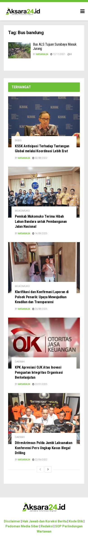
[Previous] (40, 469)
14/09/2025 (40, 233)
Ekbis (18, 140)
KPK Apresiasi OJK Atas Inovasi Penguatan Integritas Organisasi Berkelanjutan (39, 372)
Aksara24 (42, 54)
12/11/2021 (58, 54)
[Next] (48, 469)
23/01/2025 (40, 384)
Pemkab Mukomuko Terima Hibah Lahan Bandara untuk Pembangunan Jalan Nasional (41, 221)
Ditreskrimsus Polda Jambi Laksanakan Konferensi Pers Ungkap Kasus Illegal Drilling (43, 448)
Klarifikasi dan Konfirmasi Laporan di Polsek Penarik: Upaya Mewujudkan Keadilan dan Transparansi (42, 297)
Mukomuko (22, 211)
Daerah (20, 361)
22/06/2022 (40, 459)
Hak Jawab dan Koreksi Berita (44, 521)
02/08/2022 (40, 158)
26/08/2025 (40, 309)
